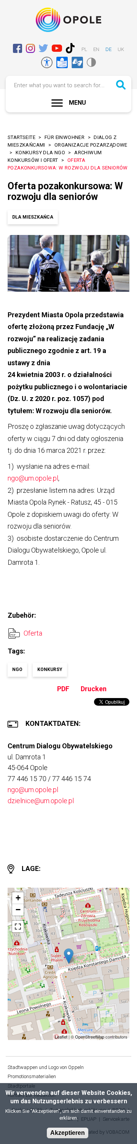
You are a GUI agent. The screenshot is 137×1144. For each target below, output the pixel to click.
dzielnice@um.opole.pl (41, 801)
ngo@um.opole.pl (33, 478)
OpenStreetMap (89, 1037)
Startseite (21, 137)
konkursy (49, 669)
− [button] (18, 909)
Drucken (94, 689)
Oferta (33, 633)
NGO (17, 669)
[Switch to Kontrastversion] (91, 62)
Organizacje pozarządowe (90, 145)
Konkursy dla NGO (40, 152)
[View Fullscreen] (18, 926)
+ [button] (18, 898)
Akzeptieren (67, 1133)
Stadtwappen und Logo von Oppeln (46, 1067)
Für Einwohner (64, 137)
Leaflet (61, 1037)
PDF (63, 689)
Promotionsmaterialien (32, 1076)
